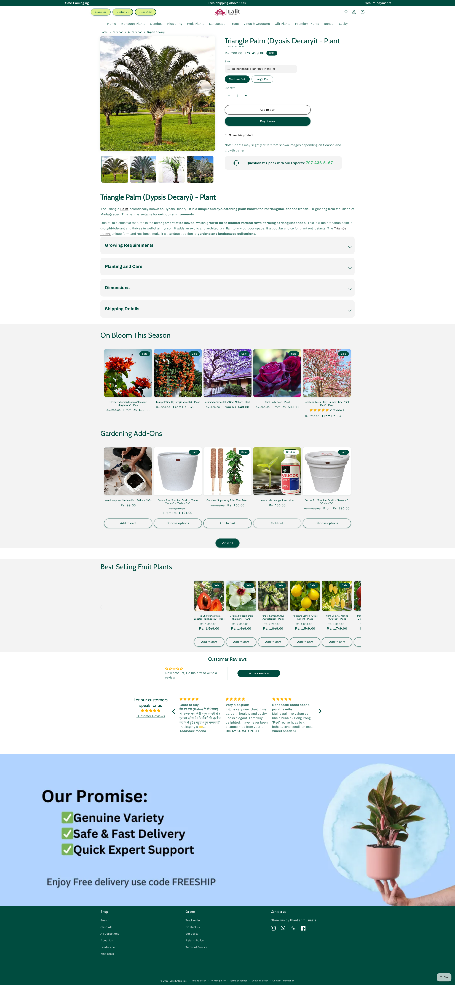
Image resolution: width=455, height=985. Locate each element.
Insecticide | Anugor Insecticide (277, 500)
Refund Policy (195, 940)
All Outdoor (135, 32)
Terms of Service (196, 947)
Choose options (178, 523)
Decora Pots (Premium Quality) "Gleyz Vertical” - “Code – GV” (177, 502)
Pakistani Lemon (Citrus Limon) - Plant (305, 617)
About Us (106, 940)
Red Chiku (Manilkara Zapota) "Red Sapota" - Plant (209, 617)
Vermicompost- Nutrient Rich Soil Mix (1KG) (128, 500)
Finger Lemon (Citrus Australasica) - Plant (273, 617)
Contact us (193, 927)
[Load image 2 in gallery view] (143, 169)
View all (227, 543)
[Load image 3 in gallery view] (171, 169)
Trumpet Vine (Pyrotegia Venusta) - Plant (178, 401)
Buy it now (267, 121)
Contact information (283, 980)
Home (104, 32)
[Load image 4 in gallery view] (200, 169)
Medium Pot (237, 79)
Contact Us (123, 12)
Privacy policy (218, 980)
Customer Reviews (150, 716)
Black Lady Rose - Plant (277, 401)
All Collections (109, 933)
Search (105, 920)
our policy (192, 933)
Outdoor (118, 32)
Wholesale (107, 953)
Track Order (145, 12)
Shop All (105, 927)
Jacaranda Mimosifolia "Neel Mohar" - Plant (227, 401)
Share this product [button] (241, 135)
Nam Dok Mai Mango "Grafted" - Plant (337, 617)
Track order (193, 920)
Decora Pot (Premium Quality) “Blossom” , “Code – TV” (326, 502)
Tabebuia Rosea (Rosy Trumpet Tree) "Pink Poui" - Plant (326, 403)
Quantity (230, 88)
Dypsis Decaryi (156, 32)
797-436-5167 (319, 163)
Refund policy (199, 980)
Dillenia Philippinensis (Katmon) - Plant (241, 617)
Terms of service (238, 980)
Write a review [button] (259, 673)
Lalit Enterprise (178, 981)
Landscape (100, 12)
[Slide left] (107, 166)
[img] (151, 711)
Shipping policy (260, 980)
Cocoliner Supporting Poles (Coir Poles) (227, 500)
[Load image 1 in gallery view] (114, 169)
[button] (346, 12)
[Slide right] (208, 166)
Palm (124, 209)
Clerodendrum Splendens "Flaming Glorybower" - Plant (128, 403)
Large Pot (262, 79)
